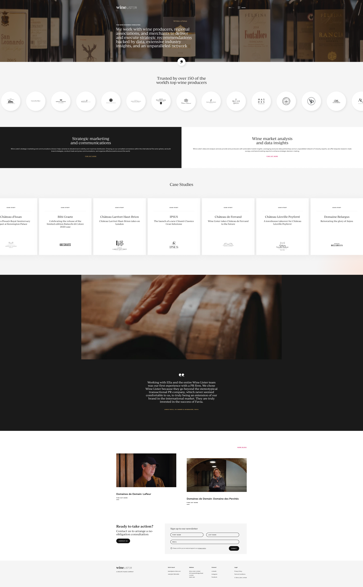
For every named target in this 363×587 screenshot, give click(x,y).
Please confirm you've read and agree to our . (189, 548)
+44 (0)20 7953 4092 (173, 574)
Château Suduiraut (92, 216)
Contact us (123, 541)
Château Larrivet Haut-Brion (255, 216)
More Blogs (242, 447)
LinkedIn (214, 571)
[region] (181, 101)
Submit (234, 548)
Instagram (214, 574)
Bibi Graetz (201, 216)
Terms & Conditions (239, 574)
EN (230, 7)
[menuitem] (240, 571)
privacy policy (202, 548)
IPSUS (310, 216)
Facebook (214, 577)
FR (233, 7)
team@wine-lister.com (174, 571)
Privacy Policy (238, 571)
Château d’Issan (146, 216)
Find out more (90, 156)
